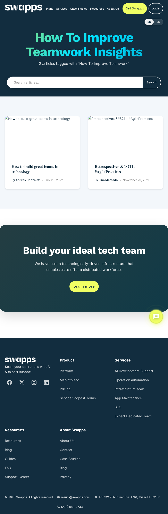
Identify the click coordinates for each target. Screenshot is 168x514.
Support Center (19, 467)
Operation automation (135, 370)
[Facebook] (9, 372)
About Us (114, 9)
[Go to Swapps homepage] (23, 9)
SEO (118, 397)
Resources (98, 6)
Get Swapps (134, 8)
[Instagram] (34, 372)
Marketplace (71, 370)
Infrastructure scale (132, 379)
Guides (11, 449)
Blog (9, 440)
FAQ (8, 458)
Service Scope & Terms (79, 388)
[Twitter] (21, 372)
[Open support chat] (156, 317)
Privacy (66, 467)
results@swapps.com (85, 488)
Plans (46, 6)
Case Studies (74, 9)
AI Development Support (137, 361)
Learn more (84, 286)
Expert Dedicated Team (136, 406)
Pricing (66, 379)
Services (60, 6)
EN (149, 22)
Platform (68, 361)
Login (155, 8)
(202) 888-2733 (79, 507)
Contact (67, 440)
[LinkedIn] (46, 372)
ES (158, 22)
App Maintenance (131, 388)
